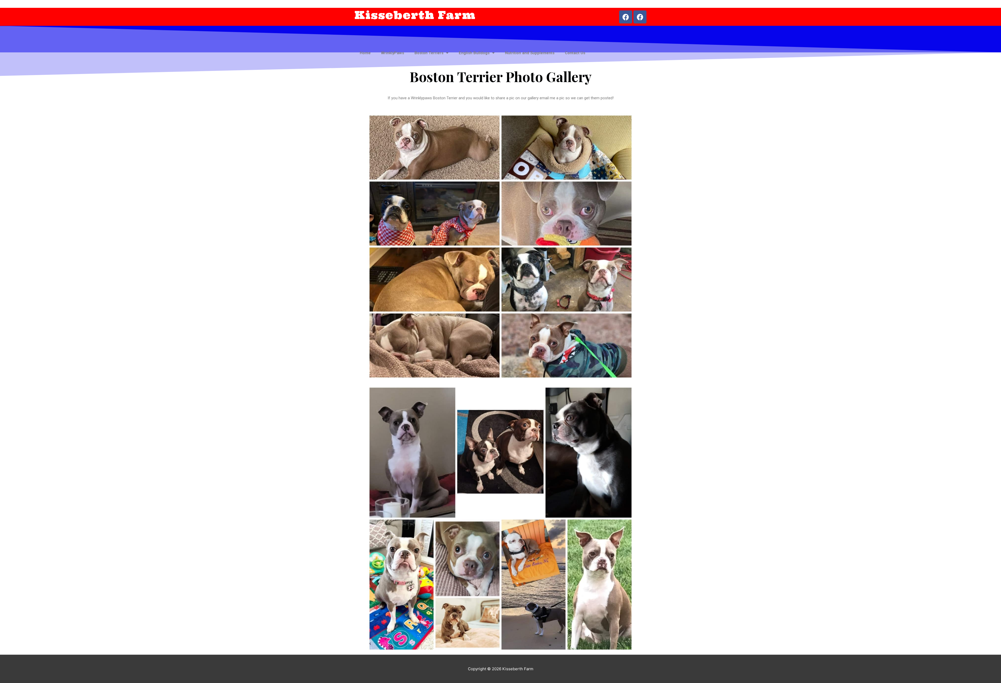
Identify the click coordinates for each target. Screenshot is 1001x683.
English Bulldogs (474, 53)
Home (365, 53)
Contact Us (575, 53)
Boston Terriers (428, 53)
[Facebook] (625, 16)
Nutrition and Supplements (529, 53)
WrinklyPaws (392, 53)
